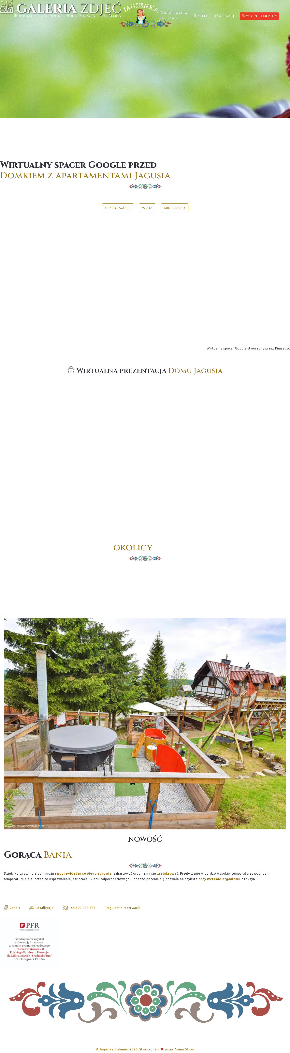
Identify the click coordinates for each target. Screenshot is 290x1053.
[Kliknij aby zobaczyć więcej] (145, 277)
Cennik (14, 908)
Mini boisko (174, 208)
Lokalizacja (44, 908)
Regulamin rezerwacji (122, 908)
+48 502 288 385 (81, 908)
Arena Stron (184, 1049)
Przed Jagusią (118, 208)
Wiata (147, 208)
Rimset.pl (282, 348)
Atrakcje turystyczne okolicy (36, 565)
